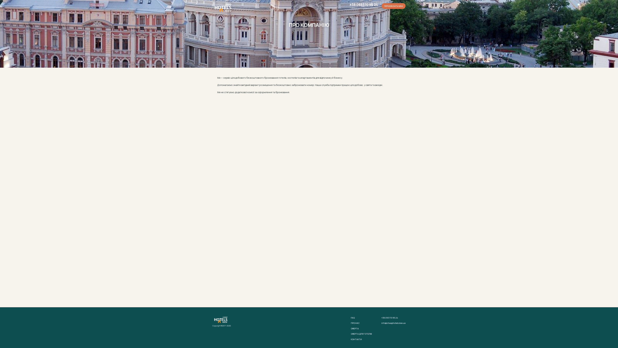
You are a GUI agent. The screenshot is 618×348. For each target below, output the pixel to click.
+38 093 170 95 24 (364, 5)
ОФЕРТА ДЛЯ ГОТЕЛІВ (361, 334)
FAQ (353, 317)
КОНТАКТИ (356, 339)
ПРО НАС (355, 323)
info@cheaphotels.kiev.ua (393, 323)
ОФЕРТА (355, 328)
